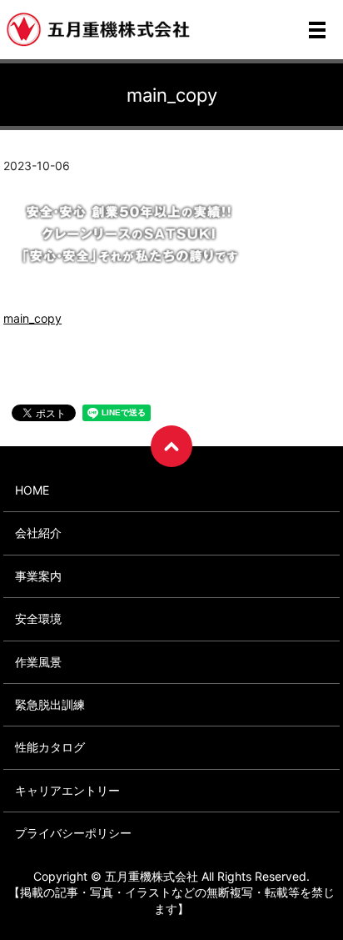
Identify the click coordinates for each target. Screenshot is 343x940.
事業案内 (38, 576)
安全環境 (38, 618)
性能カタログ (50, 747)
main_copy (32, 318)
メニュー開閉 (317, 30)
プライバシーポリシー (73, 833)
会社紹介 (38, 532)
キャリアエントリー (67, 790)
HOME (32, 490)
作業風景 (38, 662)
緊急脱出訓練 (50, 704)
